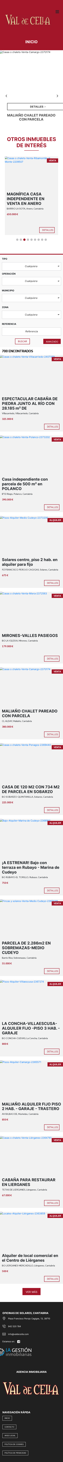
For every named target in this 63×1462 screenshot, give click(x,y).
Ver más (31, 1292)
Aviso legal (10, 1435)
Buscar (22, 341)
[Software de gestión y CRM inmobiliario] (27, 1347)
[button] (31, 266)
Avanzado (52, 341)
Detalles (50, 230)
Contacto (9, 1427)
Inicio (7, 1418)
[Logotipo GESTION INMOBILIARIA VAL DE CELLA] (28, 22)
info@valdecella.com (18, 1334)
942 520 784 (14, 1326)
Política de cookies (14, 1444)
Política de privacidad (15, 1453)
